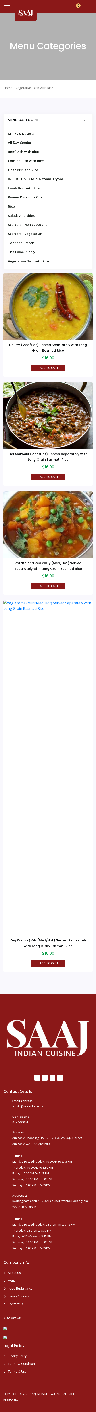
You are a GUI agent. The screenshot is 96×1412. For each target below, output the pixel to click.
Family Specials (18, 1296)
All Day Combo (19, 142)
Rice (11, 206)
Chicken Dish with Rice (26, 161)
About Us (14, 1273)
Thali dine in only (21, 252)
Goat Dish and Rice (23, 170)
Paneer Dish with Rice (25, 197)
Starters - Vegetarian (25, 234)
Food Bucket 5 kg (20, 1288)
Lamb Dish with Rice (24, 188)
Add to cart (49, 368)
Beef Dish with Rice (23, 152)
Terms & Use (17, 1371)
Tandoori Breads (21, 243)
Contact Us (15, 1304)
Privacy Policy (17, 1356)
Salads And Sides (21, 215)
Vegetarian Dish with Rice (28, 261)
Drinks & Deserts (21, 133)
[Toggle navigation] (6, 7)
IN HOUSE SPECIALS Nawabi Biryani (35, 179)
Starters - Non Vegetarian (29, 224)
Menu (12, 1280)
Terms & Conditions (22, 1363)
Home (8, 87)
